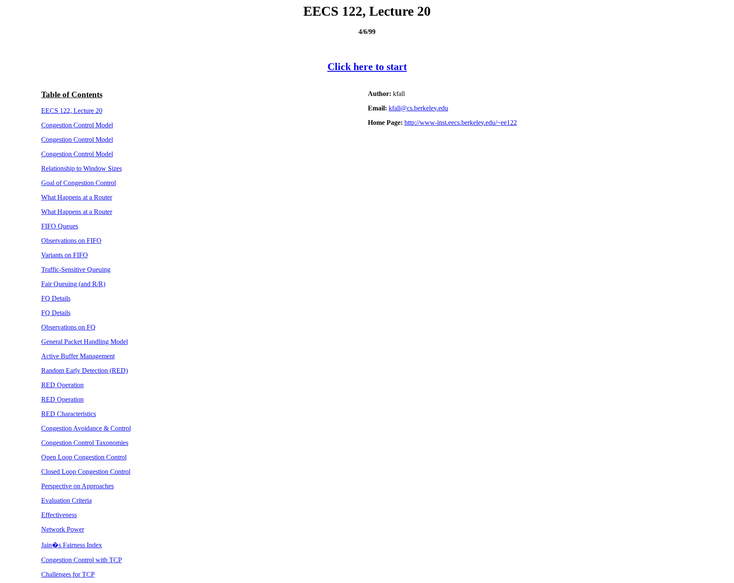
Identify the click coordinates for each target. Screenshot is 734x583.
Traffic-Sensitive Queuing (75, 269)
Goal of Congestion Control (78, 182)
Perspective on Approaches (77, 486)
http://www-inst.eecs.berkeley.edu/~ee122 (460, 122)
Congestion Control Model (77, 125)
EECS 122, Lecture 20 (71, 110)
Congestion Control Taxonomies (84, 442)
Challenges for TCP (68, 574)
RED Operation (62, 385)
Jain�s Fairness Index (71, 545)
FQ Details (56, 298)
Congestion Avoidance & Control (86, 428)
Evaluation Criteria (66, 500)
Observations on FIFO (71, 240)
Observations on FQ (68, 327)
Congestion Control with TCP (81, 559)
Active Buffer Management (78, 356)
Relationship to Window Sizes (81, 168)
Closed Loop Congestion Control (85, 471)
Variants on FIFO (64, 255)
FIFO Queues (59, 226)
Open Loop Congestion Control (84, 457)
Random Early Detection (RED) (84, 370)
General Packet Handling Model (84, 341)
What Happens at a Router (76, 197)
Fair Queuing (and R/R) (73, 283)
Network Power (62, 529)
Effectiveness (59, 514)
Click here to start (367, 66)
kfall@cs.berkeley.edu (418, 108)
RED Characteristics (68, 413)
